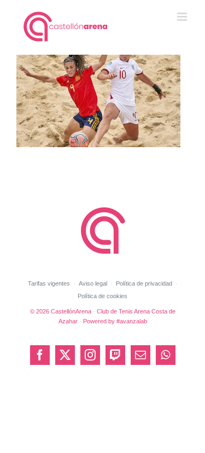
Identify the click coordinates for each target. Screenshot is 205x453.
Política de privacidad (144, 283)
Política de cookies (102, 296)
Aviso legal (93, 283)
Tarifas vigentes (49, 283)
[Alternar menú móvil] (183, 16)
